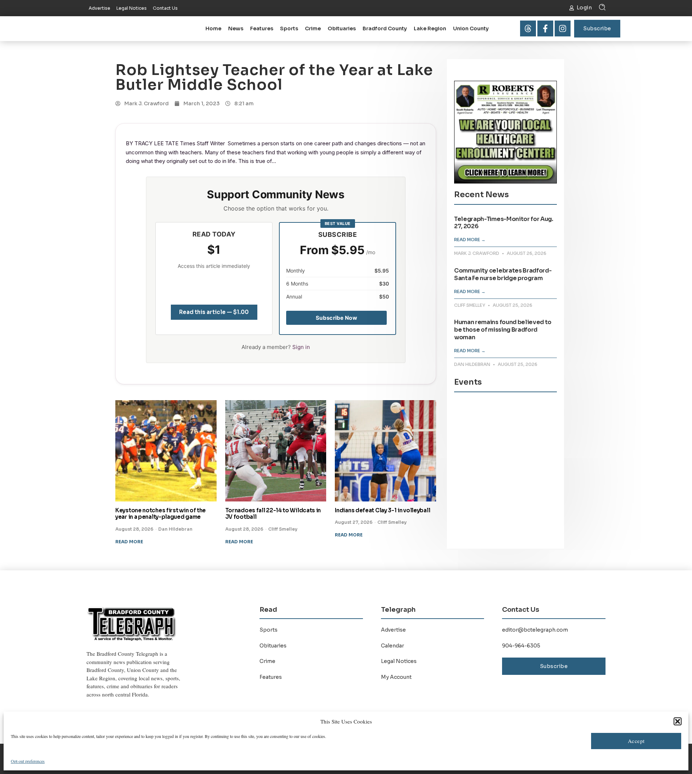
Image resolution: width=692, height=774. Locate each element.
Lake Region (430, 28)
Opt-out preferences (28, 761)
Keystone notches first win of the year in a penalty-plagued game (160, 514)
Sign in (301, 347)
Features (261, 28)
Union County (471, 28)
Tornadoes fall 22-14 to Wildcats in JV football (273, 514)
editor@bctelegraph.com (535, 630)
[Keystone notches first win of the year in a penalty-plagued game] (166, 450)
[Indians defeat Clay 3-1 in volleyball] (385, 450)
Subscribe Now (336, 317)
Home (213, 28)
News (235, 28)
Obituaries (342, 28)
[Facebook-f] (545, 28)
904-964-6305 (521, 645)
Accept (636, 740)
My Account (396, 677)
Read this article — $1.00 (214, 312)
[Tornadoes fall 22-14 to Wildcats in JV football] (276, 450)
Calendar (392, 645)
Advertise (393, 630)
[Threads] (528, 28)
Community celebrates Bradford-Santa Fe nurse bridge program (502, 274)
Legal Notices (399, 661)
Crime (313, 28)
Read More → (469, 239)
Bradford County (385, 28)
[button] (677, 721)
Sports (289, 28)
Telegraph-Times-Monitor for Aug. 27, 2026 (503, 222)
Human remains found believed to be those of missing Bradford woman (502, 329)
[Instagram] (563, 28)
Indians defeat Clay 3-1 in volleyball (382, 510)
